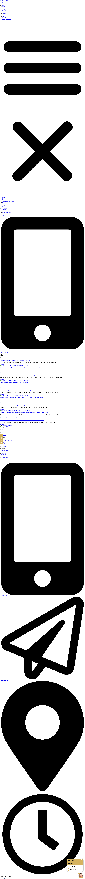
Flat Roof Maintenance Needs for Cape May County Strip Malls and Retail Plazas (19, 405)
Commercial (4, 13)
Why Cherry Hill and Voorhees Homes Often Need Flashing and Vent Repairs (18, 375)
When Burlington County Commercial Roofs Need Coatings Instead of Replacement (20, 367)
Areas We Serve (4, 15)
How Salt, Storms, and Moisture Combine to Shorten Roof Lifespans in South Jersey (20, 390)
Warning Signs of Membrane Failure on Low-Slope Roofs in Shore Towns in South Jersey (21, 397)
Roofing (3, 6)
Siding (3, 9)
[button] (42, 109)
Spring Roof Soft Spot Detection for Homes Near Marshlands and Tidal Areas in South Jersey (22, 420)
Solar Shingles (5, 10)
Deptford (4, 17)
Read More (2, 364)
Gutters (3, 12)
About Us (3, 4)
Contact (2, 22)
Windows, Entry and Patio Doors (8, 8)
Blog (2, 20)
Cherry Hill (4, 16)
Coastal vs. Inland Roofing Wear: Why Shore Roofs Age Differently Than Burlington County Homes (24, 412)
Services (2, 5)
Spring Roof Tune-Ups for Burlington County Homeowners (14, 382)
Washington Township (6, 19)
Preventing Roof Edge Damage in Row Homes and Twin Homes (15, 360)
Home (2, 2)
